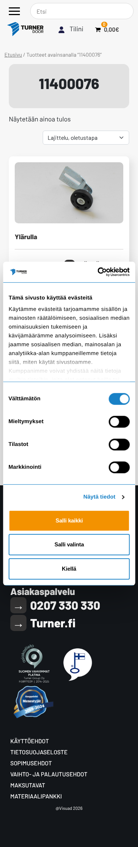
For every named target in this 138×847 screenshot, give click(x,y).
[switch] (119, 422)
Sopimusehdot (31, 763)
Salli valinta (69, 544)
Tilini (77, 29)
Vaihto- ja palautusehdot (48, 774)
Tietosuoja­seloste (39, 752)
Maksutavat (27, 785)
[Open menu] (14, 11)
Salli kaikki (69, 520)
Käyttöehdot (29, 741)
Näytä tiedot (100, 497)
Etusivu (13, 54)
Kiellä (69, 569)
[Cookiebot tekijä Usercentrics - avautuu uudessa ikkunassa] (98, 272)
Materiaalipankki (36, 796)
